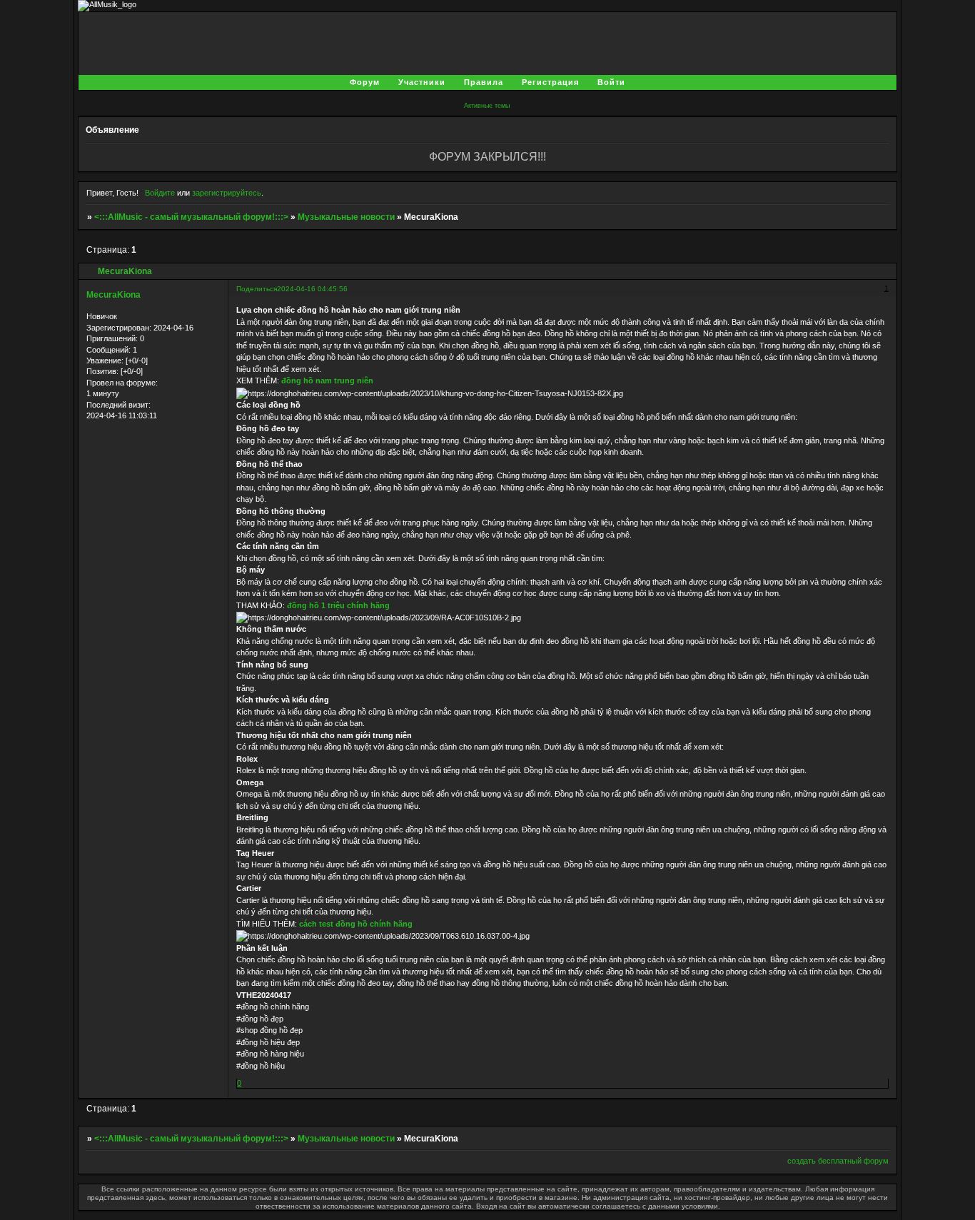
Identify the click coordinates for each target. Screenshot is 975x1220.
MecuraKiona (113, 295)
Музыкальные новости (346, 217)
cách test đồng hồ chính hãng (356, 923)
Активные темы (487, 105)
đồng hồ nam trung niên (327, 380)
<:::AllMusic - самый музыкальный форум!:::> (191, 217)
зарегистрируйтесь (226, 192)
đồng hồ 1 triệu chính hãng (338, 605)
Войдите (160, 192)
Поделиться (256, 289)
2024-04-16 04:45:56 (312, 289)
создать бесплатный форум (838, 1160)
